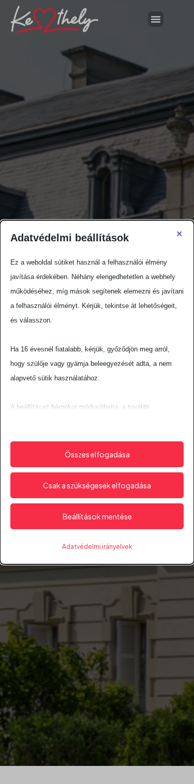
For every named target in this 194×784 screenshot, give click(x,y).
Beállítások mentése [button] (97, 516)
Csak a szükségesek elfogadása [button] (97, 485)
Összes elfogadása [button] (97, 454)
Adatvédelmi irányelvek (97, 546)
